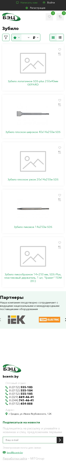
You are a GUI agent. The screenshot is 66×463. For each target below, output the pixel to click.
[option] (16, 319)
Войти (51, 2)
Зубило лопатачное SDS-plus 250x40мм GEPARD (33, 83)
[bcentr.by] (11, 17)
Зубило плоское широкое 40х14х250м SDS (33, 132)
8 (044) (21, 400)
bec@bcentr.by (15, 452)
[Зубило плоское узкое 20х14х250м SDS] (33, 161)
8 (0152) (21, 387)
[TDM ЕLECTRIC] (49, 316)
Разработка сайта (15, 458)
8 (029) (21, 397)
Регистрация (37, 7)
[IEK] (16, 316)
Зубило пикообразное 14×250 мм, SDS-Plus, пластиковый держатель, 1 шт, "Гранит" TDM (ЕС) (33, 278)
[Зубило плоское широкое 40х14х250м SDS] (33, 114)
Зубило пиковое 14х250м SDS (33, 227)
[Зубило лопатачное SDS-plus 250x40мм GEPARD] (33, 63)
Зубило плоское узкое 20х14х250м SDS (33, 179)
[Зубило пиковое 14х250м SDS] (33, 208)
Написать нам (29, 2)
